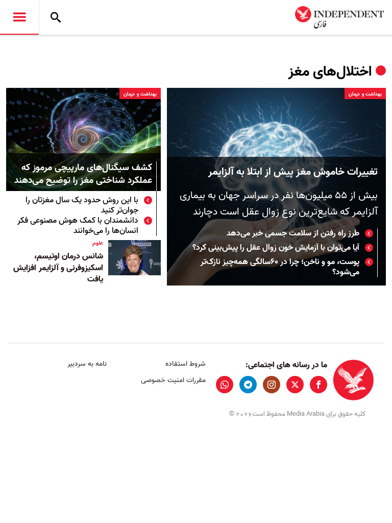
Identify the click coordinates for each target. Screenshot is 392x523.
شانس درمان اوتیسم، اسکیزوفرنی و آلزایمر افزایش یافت (58, 268)
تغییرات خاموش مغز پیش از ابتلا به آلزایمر (293, 172)
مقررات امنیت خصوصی (173, 380)
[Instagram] (271, 384)
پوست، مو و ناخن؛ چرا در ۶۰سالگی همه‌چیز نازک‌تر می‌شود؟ (280, 267)
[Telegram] (248, 384)
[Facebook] (318, 384)
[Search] (55, 17)
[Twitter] (295, 384)
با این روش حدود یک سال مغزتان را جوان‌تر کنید (82, 205)
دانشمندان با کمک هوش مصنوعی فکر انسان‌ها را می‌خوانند (77, 226)
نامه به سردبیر (87, 364)
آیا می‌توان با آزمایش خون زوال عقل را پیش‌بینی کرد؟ (275, 248)
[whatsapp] (224, 384)
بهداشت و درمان (365, 94)
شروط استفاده (185, 364)
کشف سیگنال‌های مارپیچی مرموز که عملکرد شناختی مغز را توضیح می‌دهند (83, 174)
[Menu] (19, 17)
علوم (97, 243)
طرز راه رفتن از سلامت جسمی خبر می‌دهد (293, 233)
